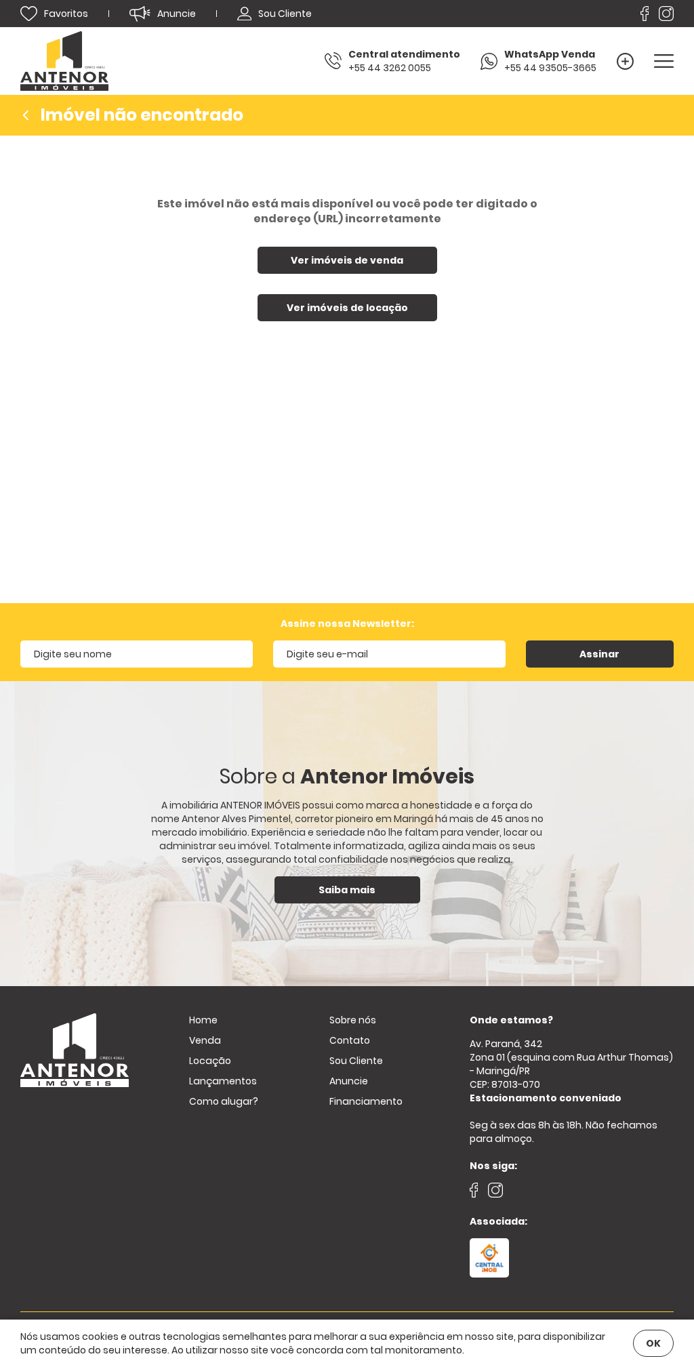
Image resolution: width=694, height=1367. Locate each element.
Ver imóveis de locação (347, 307)
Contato (349, 1040)
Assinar (599, 654)
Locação (210, 1060)
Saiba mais (347, 890)
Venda (205, 1040)
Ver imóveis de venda (347, 260)
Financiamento (366, 1101)
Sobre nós (352, 1020)
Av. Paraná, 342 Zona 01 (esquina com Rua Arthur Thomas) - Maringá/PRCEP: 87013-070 (571, 1071)
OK (653, 1343)
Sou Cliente (356, 1060)
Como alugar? (223, 1101)
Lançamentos (223, 1081)
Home (203, 1020)
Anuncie (348, 1081)
